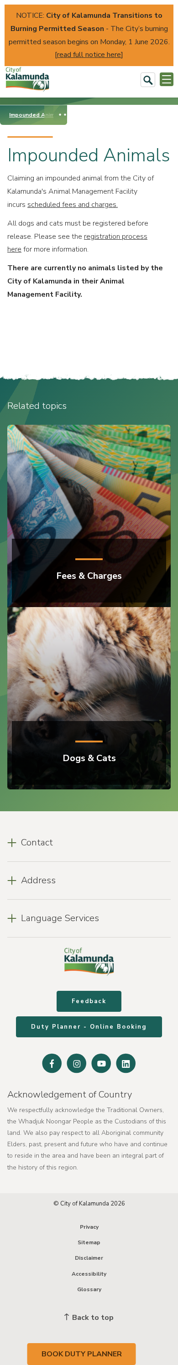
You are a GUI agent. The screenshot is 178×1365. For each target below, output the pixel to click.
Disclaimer (89, 1258)
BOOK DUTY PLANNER (82, 1354)
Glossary (89, 1289)
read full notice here (89, 55)
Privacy (89, 1227)
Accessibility (89, 1273)
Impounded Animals (36, 114)
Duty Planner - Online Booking (89, 1027)
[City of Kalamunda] (27, 79)
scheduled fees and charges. (72, 205)
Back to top (92, 1318)
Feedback (89, 1001)
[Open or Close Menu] (166, 79)
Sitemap (89, 1242)
